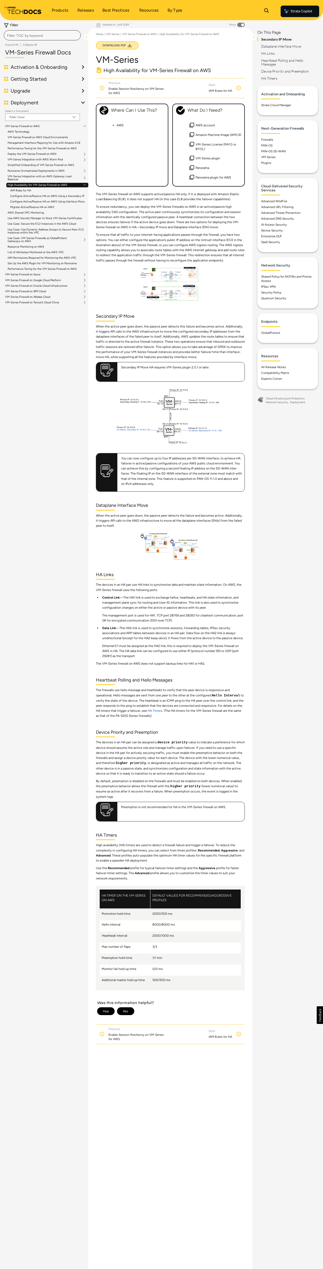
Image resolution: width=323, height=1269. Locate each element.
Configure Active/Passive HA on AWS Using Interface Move (47, 201)
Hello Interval (226, 695)
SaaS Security (270, 242)
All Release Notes (273, 367)
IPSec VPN (268, 286)
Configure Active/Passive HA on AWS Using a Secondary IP (47, 196)
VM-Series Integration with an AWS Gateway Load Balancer (39, 178)
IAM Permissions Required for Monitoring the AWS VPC (42, 257)
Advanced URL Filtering (277, 207)
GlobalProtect (270, 333)
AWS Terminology (19, 131)
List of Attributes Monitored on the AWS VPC (36, 252)
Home (99, 34)
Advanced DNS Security (277, 218)
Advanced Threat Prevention (281, 213)
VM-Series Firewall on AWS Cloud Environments (38, 137)
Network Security (277, 402)
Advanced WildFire (274, 201)
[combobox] (42, 35)
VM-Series (112, 34)
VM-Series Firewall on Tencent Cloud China (32, 302)
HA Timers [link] (155, 711)
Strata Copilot (301, 11)
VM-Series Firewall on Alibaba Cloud (27, 297)
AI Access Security (274, 224)
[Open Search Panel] (266, 11)
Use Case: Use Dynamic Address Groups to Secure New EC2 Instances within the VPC (46, 231)
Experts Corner (271, 378)
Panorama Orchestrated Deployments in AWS (36, 170)
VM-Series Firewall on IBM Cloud (25, 291)
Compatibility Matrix (275, 373)
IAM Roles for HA (20, 190)
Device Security (272, 230)
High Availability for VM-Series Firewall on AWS (37, 185)
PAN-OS (267, 145)
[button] (320, 1015)
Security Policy (271, 292)
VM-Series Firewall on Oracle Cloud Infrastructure (36, 285)
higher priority (131, 763)
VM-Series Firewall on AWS (22, 126)
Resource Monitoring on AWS (26, 246)
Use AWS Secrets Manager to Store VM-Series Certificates (45, 218)
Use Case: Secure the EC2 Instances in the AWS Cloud (42, 223)
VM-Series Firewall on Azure (22, 274)
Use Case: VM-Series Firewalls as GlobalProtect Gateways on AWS (37, 240)
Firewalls (267, 139)
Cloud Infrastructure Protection (285, 398)
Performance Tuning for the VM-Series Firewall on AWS (42, 148)
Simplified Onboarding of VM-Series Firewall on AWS (41, 165)
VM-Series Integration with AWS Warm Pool (35, 159)
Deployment (297, 402)
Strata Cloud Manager (276, 105)
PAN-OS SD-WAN (273, 151)
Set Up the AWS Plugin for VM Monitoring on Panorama (42, 263)
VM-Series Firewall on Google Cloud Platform (33, 280)
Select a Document (17, 111)
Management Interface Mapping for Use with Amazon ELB (44, 142)
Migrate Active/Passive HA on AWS (32, 207)
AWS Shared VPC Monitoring (26, 212)
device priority (172, 742)
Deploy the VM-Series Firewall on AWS (32, 154)
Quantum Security (273, 298)
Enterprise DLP (271, 236)
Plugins (266, 163)
